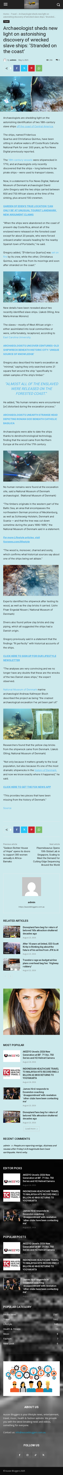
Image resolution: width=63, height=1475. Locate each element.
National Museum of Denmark (20, 689)
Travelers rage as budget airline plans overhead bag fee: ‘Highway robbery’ (40, 963)
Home (6, 14)
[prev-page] (5, 976)
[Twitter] (24, 68)
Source (7, 808)
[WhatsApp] (39, 68)
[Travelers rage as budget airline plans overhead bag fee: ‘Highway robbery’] (11, 965)
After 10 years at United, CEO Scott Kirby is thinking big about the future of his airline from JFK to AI (40, 946)
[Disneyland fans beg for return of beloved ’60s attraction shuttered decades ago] (11, 932)
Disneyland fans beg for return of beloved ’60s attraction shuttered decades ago (40, 930)
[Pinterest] (31, 68)
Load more (30, 1128)
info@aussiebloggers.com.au (31, 1432)
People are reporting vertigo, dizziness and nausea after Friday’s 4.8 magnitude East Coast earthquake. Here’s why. (30, 1149)
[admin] (5, 60)
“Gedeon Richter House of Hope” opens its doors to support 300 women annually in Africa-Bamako (16, 855)
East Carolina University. (17, 337)
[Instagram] (27, 1455)
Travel (14, 14)
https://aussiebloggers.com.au (31, 907)
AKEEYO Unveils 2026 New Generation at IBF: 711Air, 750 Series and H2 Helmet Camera (39, 1054)
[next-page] (10, 976)
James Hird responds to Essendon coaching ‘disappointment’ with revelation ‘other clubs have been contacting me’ (40, 1095)
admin (13, 60)
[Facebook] (16, 68)
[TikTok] (35, 1455)
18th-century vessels (20, 159)
